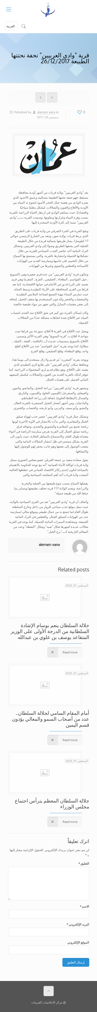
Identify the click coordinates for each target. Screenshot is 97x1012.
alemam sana (46, 112)
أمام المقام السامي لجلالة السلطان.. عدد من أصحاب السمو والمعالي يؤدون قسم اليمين (50, 719)
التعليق (83, 863)
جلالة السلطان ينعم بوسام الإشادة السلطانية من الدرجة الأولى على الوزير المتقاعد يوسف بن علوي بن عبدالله (50, 631)
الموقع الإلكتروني (78, 942)
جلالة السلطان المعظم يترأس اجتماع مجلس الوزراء (52, 803)
